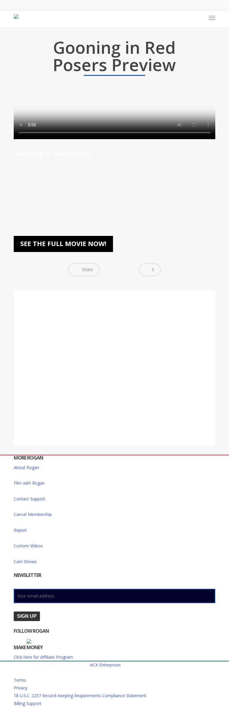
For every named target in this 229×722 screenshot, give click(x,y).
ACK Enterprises (105, 665)
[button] (212, 18)
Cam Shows (25, 561)
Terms (20, 680)
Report (20, 530)
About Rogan (26, 467)
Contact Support (29, 499)
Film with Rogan (29, 483)
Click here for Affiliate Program (43, 657)
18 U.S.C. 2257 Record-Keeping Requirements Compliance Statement (80, 695)
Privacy (20, 688)
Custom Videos (28, 546)
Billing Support (27, 703)
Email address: (27, 585)
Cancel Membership (33, 514)
